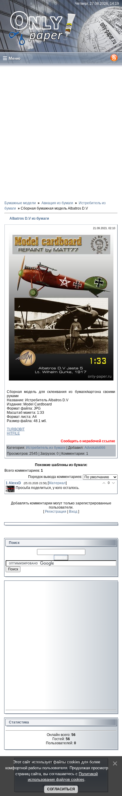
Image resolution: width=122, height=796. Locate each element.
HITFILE (13, 433)
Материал (57, 483)
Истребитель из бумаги (45, 448)
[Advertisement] (61, 132)
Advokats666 (94, 448)
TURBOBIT (16, 429)
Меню (14, 58)
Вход (73, 511)
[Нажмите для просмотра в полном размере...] (61, 379)
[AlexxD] (10, 489)
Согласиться (61, 789)
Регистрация (55, 511)
